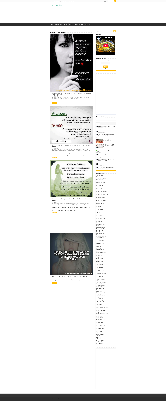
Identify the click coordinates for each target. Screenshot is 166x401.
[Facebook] (104, 1)
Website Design (60, 398)
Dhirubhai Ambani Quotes (101, 228)
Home (63, 1)
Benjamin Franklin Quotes (101, 200)
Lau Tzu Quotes (99, 265)
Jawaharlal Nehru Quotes (101, 252)
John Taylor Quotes (99, 255)
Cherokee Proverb (99, 221)
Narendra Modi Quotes (100, 285)
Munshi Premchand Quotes (101, 283)
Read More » (54, 103)
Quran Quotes (99, 291)
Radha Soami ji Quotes (100, 295)
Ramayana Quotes (99, 297)
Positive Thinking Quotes (83, 204)
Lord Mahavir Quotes (100, 271)
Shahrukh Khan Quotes (100, 309)
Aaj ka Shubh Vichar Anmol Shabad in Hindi (106, 167)
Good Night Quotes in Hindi (108, 139)
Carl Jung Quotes (99, 213)
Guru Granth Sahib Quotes (101, 236)
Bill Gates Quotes (99, 207)
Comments (107, 123)
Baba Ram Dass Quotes (100, 196)
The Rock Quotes (99, 323)
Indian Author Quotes (100, 243)
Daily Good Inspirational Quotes (57, 97)
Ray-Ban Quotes (99, 294)
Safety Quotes (99, 304)
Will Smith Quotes (99, 335)
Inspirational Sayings (70, 204)
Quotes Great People (58, 24)
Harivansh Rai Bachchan (100, 237)
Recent (98, 123)
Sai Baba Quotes (99, 306)
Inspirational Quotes (55, 98)
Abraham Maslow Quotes (101, 178)
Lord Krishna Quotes (100, 270)
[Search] (115, 1)
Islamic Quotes (99, 246)
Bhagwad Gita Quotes (100, 204)
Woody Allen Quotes (100, 341)
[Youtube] (107, 1)
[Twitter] (105, 1)
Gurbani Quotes (99, 234)
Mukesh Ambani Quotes (100, 280)
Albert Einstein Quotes (100, 184)
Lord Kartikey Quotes (100, 268)
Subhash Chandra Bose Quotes (102, 313)
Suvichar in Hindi (99, 316)
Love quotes (77, 204)
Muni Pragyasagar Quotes (101, 282)
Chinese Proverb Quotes (100, 224)
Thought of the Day (80, 150)
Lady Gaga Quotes (99, 264)
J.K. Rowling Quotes (99, 248)
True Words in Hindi (100, 328)
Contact (66, 1)
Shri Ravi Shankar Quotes (101, 310)
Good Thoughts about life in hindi (104, 163)
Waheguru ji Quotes (100, 332)
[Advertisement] (91, 12)
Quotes (65, 24)
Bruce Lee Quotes (99, 212)
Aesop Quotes (99, 181)
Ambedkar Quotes (99, 185)
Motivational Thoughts (62, 98)
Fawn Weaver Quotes (67, 203)
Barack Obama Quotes (100, 197)
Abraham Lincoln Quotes (100, 176)
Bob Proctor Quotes (100, 210)
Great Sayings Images (73, 97)
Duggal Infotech (67, 398)
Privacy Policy (71, 1)
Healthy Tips (98, 239)
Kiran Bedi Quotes (99, 261)
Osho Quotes (98, 289)
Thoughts (85, 150)
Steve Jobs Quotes (99, 312)
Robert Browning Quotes (101, 300)
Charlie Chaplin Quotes (100, 219)
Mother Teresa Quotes (100, 277)
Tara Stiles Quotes (99, 322)
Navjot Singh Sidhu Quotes (101, 286)
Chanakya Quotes (99, 216)
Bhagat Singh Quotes (100, 203)
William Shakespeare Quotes (101, 338)
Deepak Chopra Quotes (100, 227)
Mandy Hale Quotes (100, 274)
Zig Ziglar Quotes (99, 343)
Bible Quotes (98, 206)
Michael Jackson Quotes (100, 276)
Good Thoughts (66, 97)
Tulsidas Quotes (99, 331)
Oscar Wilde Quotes (100, 288)
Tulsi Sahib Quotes (99, 329)
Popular (102, 123)
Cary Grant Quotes (99, 215)
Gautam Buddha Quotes (100, 233)
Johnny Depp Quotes (100, 257)
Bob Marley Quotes (99, 209)
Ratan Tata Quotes (99, 298)
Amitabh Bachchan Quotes (101, 187)
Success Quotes (74, 150)
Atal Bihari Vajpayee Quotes (101, 191)
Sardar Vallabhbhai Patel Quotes (102, 307)
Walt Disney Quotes (99, 334)
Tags (112, 123)
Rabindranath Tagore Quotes (101, 292)
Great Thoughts (79, 97)
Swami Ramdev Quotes (100, 319)
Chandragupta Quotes (100, 218)
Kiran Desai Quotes (99, 262)
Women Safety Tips (99, 340)
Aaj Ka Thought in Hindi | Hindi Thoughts (105, 131)
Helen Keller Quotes (100, 240)
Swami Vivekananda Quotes (101, 320)
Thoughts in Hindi (99, 326)
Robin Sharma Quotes (100, 301)
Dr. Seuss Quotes (99, 230)
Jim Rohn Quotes (99, 254)
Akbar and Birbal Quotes (100, 182)
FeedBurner (108, 68)
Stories (75, 24)
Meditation (81, 24)
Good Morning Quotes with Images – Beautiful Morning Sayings (108, 145)
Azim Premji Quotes (100, 193)
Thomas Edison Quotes (100, 325)
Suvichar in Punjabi (99, 317)
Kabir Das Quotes (99, 258)
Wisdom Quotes (69, 98)
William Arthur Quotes (100, 337)
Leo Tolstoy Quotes (99, 267)
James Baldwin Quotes (100, 251)
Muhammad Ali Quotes (100, 279)
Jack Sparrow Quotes (100, 249)
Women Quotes (75, 98)
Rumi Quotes (98, 303)
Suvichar (70, 24)
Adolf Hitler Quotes (99, 179)
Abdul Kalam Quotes (100, 175)
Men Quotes (61, 150)
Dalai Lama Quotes (99, 225)
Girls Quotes (73, 203)
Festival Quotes (99, 231)
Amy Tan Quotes (99, 188)
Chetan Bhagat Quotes (100, 222)
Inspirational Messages (86, 97)
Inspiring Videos (88, 24)
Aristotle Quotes (99, 190)
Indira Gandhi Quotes (100, 245)
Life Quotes (56, 150)
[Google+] (103, 1)
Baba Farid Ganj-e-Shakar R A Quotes (103, 194)
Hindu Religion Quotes (100, 242)
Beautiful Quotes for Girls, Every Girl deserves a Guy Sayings (69, 276)
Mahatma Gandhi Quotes (101, 273)
